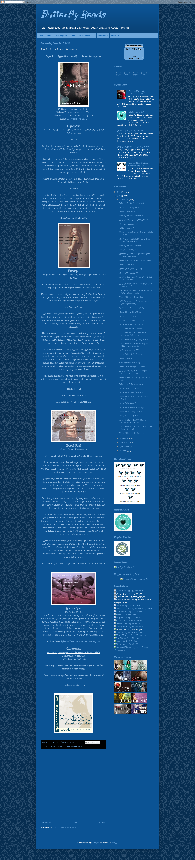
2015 (119, 192)
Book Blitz (52, 746)
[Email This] (86, 742)
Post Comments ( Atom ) (65, 827)
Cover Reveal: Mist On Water (130, 131)
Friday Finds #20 (127, 211)
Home (41, 35)
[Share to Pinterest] (98, 742)
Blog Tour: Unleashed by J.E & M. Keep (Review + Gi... (134, 240)
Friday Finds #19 (126, 228)
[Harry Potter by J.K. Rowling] (128, 626)
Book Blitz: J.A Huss (128, 273)
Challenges (115, 35)
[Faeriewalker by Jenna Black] (128, 611)
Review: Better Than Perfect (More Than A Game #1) (135, 255)
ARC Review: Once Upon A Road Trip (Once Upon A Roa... (136, 291)
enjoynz (95, 842)
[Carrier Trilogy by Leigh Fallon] (129, 591)
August (123, 451)
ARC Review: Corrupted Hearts (133, 220)
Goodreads (72, 118)
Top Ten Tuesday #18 (128, 249)
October (124, 442)
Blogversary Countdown (134, 45)
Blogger (115, 842)
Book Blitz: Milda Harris (130, 354)
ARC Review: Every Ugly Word (133, 339)
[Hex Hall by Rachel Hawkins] (128, 632)
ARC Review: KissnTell (129, 350)
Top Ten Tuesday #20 (129, 207)
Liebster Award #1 (136, 112)
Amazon (83, 118)
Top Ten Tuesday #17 (128, 316)
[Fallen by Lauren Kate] (125, 614)
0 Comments (75, 742)
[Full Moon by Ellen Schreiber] (128, 620)
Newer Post (47, 822)
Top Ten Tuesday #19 (128, 224)
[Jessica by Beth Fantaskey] (127, 641)
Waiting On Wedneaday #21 (131, 203)
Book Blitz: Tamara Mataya (131, 407)
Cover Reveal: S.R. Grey (130, 312)
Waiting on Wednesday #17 (131, 384)
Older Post (100, 822)
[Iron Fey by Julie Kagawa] (127, 638)
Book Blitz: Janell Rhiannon (131, 433)
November (124, 438)
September (125, 446)
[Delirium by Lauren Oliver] (127, 605)
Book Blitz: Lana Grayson (131, 392)
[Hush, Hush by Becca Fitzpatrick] (130, 635)
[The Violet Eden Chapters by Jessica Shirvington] (134, 650)
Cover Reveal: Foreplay (129, 362)
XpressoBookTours (74, 746)
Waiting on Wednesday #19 (131, 245)
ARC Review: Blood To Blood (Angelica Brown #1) (132, 421)
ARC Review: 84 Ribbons (130, 328)
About (49, 35)
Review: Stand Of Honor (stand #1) (135, 260)
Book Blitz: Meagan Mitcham (132, 367)
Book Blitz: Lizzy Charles (130, 411)
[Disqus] (73, 785)
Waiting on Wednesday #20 (131, 215)
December (62, 746)
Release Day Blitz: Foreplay (131, 320)
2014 (119, 196)
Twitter (83, 641)
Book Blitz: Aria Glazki (129, 403)
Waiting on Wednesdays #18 (131, 308)
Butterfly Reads (73, 14)
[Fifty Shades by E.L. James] (127, 617)
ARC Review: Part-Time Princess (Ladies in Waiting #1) (134, 333)
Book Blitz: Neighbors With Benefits (133, 147)
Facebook (74, 641)
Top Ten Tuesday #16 (128, 415)
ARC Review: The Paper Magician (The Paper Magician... (134, 344)
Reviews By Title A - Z (87, 35)
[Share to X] (92, 742)
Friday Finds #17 (126, 358)
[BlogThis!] (89, 742)
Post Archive (103, 35)
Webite (64, 641)
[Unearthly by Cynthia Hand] (127, 644)
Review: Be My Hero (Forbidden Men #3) (137, 92)
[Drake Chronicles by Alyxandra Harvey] (133, 608)
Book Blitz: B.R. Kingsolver (131, 297)
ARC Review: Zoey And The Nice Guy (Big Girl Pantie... (136, 427)
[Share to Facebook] (95, 742)
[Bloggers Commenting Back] (134, 579)
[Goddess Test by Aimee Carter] (128, 623)
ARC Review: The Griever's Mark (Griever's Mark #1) (134, 372)
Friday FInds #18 (126, 264)
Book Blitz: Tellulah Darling (131, 324)
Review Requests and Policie (65, 35)
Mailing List (94, 641)
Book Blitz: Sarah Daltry (130, 269)
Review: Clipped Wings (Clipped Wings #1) (138, 164)
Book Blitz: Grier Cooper (130, 388)
